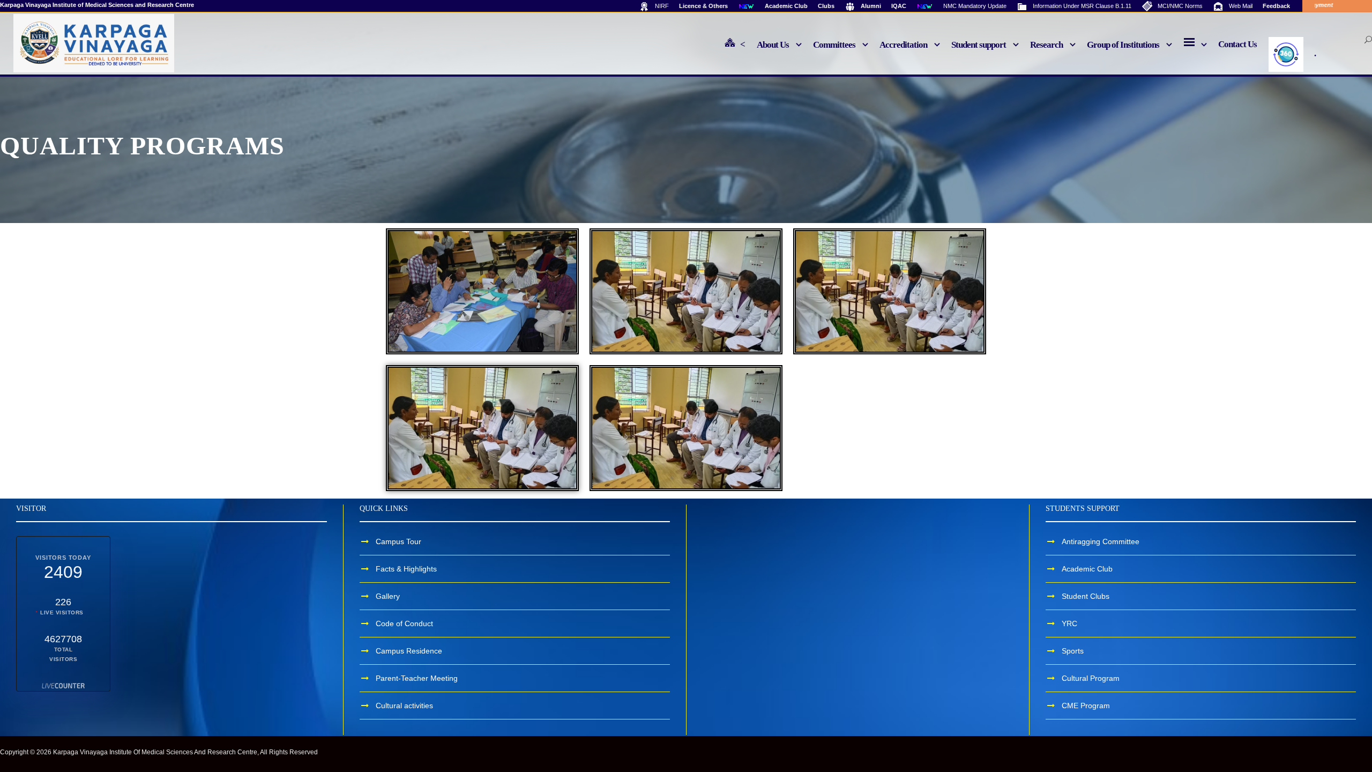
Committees (834, 45)
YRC (1069, 623)
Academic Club (1087, 569)
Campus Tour (398, 541)
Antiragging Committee (1100, 541)
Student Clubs (1085, 596)
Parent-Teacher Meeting (417, 678)
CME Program (1086, 705)
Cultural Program (1091, 678)
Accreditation (903, 45)
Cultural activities (404, 705)
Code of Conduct (404, 623)
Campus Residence (409, 651)
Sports (1073, 651)
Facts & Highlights (406, 569)
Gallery (388, 596)
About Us (773, 45)
